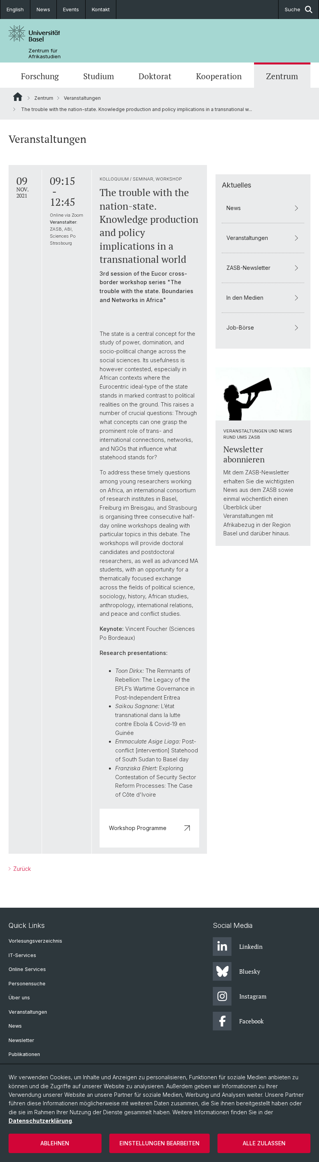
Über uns (19, 997)
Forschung (40, 76)
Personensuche (27, 984)
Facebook (251, 1021)
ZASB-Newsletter (248, 267)
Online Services (27, 969)
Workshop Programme (138, 828)
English (15, 9)
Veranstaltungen (82, 98)
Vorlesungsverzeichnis (35, 941)
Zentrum (282, 76)
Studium (98, 76)
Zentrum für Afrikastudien (44, 53)
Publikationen (24, 1054)
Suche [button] (292, 9)
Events (71, 9)
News (43, 9)
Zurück (21, 868)
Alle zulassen (264, 1143)
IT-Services (22, 955)
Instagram (252, 996)
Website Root (17, 96)
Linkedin (251, 946)
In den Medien (244, 297)
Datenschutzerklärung (40, 1120)
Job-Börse (240, 327)
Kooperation (219, 76)
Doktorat (155, 76)
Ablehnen (54, 1143)
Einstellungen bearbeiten (159, 1143)
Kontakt (101, 9)
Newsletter (21, 1040)
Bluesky (249, 971)
